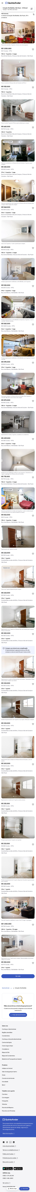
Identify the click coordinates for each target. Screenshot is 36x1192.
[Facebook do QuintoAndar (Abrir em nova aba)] (4, 1142)
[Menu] (2, 3)
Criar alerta (25, 1188)
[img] (18, 32)
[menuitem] (6, 988)
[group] (18, 39)
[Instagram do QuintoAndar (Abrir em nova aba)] (7, 1142)
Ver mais (18, 976)
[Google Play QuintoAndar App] (8, 1168)
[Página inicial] (13, 3)
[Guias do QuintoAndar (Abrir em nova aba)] (10, 1142)
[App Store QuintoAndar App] (18, 1168)
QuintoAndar (6, 988)
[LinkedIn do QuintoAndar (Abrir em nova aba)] (14, 1142)
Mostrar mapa (13, 1188)
